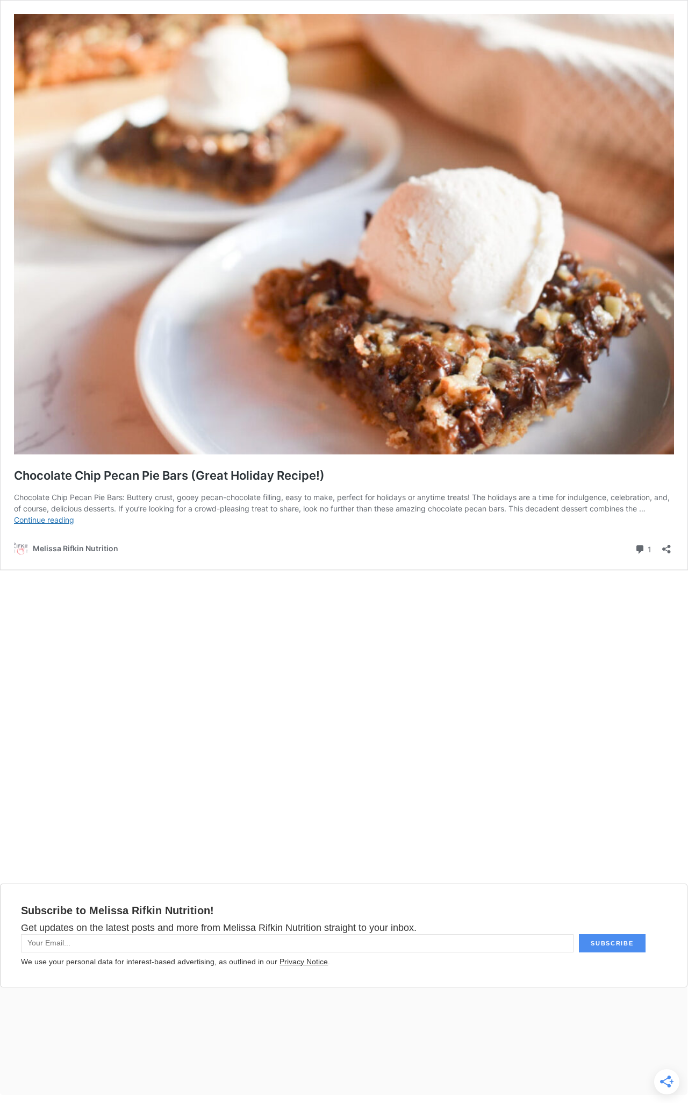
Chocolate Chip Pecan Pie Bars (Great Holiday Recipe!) (169, 475)
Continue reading (44, 519)
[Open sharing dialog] (666, 545)
